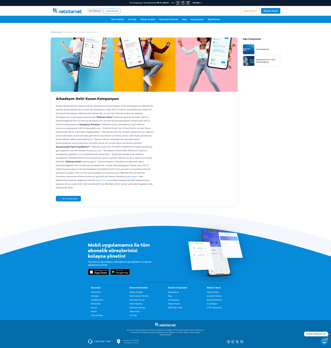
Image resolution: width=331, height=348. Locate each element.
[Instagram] (232, 341)
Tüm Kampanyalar (70, 198)
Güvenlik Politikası (214, 296)
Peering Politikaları (214, 300)
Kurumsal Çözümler (168, 19)
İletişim (94, 311)
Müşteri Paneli (271, 11)
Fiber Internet (117, 19)
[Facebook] (228, 341)
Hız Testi (132, 19)
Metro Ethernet (136, 304)
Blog (184, 19)
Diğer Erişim (135, 311)
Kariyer (94, 307)
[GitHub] (241, 341)
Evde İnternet (112, 11)
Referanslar (96, 304)
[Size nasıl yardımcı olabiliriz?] (324, 341)
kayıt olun (101, 180)
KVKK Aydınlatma (214, 307)
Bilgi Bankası (214, 19)
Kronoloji (94, 296)
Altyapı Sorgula (147, 19)
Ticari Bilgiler (212, 304)
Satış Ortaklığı (97, 315)
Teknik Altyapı (213, 292)
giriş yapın (132, 176)
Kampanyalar (197, 19)
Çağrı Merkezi (250, 11)
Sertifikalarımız (97, 300)
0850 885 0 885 (175, 307)
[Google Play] (120, 272)
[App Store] (98, 272)
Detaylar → (197, 3)
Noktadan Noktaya (137, 307)
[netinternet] (67, 10)
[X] (237, 341)
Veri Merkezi (95, 11)
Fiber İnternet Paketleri (139, 296)
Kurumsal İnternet (137, 300)
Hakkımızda (96, 292)
